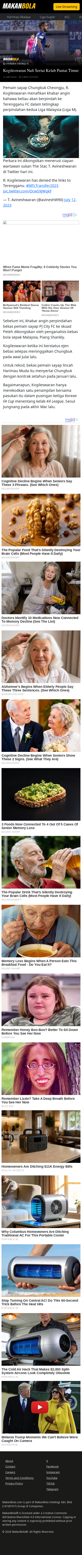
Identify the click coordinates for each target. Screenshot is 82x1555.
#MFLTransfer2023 (42, 185)
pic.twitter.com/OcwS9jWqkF (27, 191)
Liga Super (47, 17)
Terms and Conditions (19, 1478)
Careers (10, 1472)
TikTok (50, 1483)
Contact (10, 1466)
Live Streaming (66, 7)
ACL (67, 17)
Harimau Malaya (19, 17)
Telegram (52, 1489)
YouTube (51, 1478)
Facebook (52, 1466)
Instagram (53, 1472)
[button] (41, 136)
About (9, 1461)
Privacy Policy (14, 1483)
